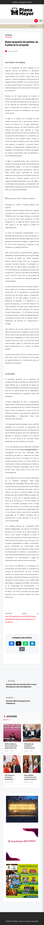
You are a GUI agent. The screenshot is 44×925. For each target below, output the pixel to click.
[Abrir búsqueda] (36, 21)
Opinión (8, 35)
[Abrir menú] (40, 21)
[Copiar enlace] (22, 649)
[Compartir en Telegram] (32, 643)
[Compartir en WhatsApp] (25, 643)
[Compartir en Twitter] (18, 643)
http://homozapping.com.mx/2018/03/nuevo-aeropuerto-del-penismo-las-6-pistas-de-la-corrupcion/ (20, 619)
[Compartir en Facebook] (11, 643)
